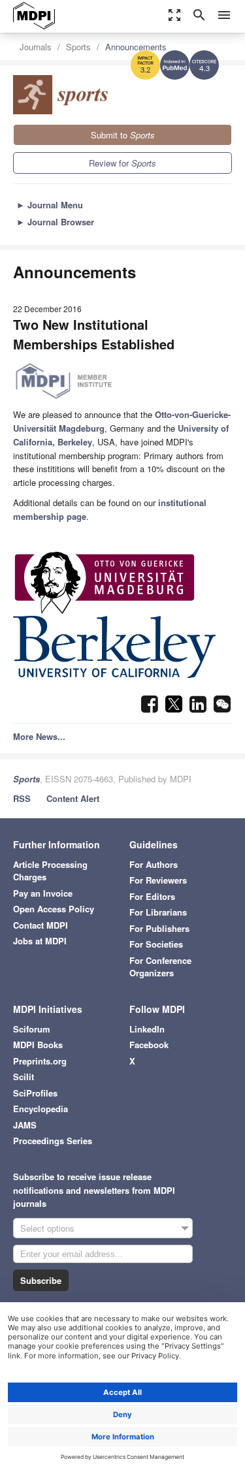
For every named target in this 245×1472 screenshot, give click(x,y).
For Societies (156, 944)
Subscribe (40, 1280)
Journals (36, 46)
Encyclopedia (40, 1108)
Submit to (123, 135)
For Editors (152, 896)
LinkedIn (147, 1029)
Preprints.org (40, 1061)
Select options (47, 1228)
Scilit (23, 1076)
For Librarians (158, 912)
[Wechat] (222, 707)
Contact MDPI (40, 925)
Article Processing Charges (50, 871)
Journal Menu (49, 205)
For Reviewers (158, 880)
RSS (22, 798)
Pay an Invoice (43, 893)
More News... (39, 736)
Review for (122, 163)
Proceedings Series (52, 1140)
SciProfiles (35, 1093)
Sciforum (31, 1029)
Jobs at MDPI (40, 941)
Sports (78, 46)
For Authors (153, 864)
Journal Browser (55, 222)
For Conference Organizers (160, 967)
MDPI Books (38, 1044)
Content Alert (72, 798)
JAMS (25, 1125)
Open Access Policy (53, 909)
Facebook (149, 1044)
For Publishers (159, 928)
